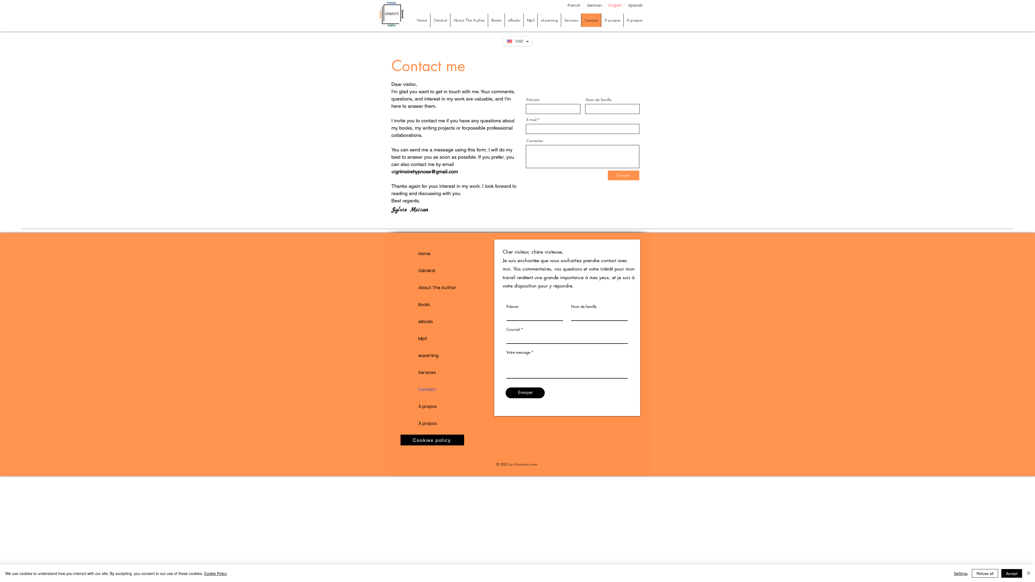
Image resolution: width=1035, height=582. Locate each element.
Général (426, 271)
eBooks (425, 321)
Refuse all (985, 573)
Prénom (533, 100)
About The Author (437, 288)
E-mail (531, 120)
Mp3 (422, 338)
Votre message (518, 352)
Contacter (534, 141)
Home (424, 254)
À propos (427, 406)
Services (427, 372)
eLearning (428, 355)
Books (424, 305)
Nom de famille (599, 100)
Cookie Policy (215, 573)
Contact (427, 389)
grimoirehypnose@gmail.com (426, 171)
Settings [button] (961, 573)
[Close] (1028, 573)
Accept (1011, 573)
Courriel (513, 329)
